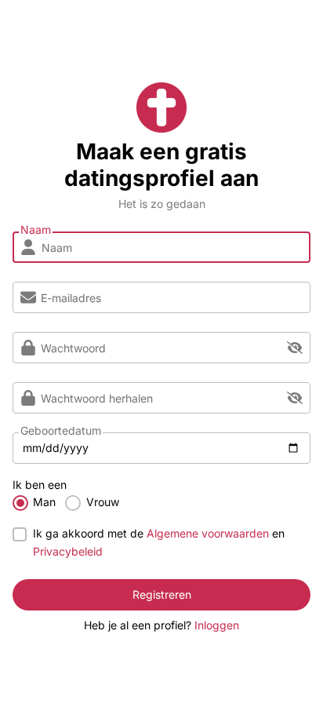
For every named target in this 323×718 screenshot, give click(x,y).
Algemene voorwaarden (208, 533)
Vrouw (102, 501)
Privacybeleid (68, 551)
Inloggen (216, 625)
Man (44, 501)
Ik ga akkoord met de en (159, 542)
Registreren (161, 594)
